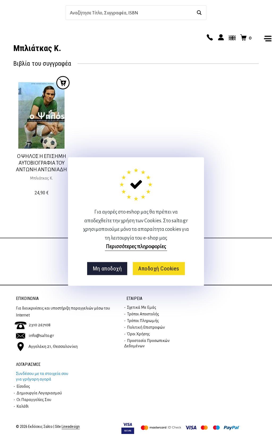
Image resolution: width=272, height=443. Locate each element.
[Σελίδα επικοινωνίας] (209, 37)
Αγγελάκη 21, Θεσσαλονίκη (53, 346)
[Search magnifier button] (199, 13)
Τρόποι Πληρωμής (143, 321)
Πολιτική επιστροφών (146, 327)
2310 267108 (39, 325)
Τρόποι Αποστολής (143, 314)
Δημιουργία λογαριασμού (39, 393)
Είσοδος (23, 386)
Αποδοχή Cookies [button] (158, 268)
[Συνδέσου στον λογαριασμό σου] (220, 37)
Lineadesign (71, 427)
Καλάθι (22, 406)
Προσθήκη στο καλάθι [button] (63, 82)
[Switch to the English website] (231, 37)
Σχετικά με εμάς (141, 307)
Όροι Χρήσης (138, 334)
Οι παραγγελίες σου (33, 400)
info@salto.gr (41, 335)
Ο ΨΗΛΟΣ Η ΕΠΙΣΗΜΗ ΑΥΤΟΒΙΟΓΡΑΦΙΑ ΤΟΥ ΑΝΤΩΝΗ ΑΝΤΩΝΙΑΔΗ (41, 162)
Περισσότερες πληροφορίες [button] (136, 246)
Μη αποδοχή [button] (107, 268)
